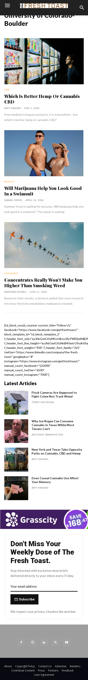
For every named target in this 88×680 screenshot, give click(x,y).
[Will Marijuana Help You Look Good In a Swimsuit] (44, 153)
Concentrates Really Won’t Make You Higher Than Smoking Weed (43, 282)
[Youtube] (67, 642)
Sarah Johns (13, 200)
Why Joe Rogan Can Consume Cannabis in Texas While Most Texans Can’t (53, 425)
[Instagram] (32, 642)
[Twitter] (55, 642)
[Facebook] (21, 642)
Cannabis (11, 273)
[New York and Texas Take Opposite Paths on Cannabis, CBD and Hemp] (16, 460)
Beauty (9, 182)
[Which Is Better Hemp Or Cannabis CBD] (44, 61)
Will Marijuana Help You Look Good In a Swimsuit (43, 191)
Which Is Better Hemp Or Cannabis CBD (42, 99)
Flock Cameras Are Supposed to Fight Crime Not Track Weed (54, 394)
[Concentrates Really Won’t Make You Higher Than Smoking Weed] (44, 245)
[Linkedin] (44, 642)
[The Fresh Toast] (44, 5)
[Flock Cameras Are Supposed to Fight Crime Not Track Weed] (16, 403)
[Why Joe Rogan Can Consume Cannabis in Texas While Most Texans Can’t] (16, 431)
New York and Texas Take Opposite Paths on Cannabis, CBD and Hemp (57, 451)
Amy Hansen (12, 108)
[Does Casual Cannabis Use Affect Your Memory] (16, 488)
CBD (7, 90)
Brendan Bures (15, 291)
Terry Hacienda (43, 402)
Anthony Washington (47, 434)
